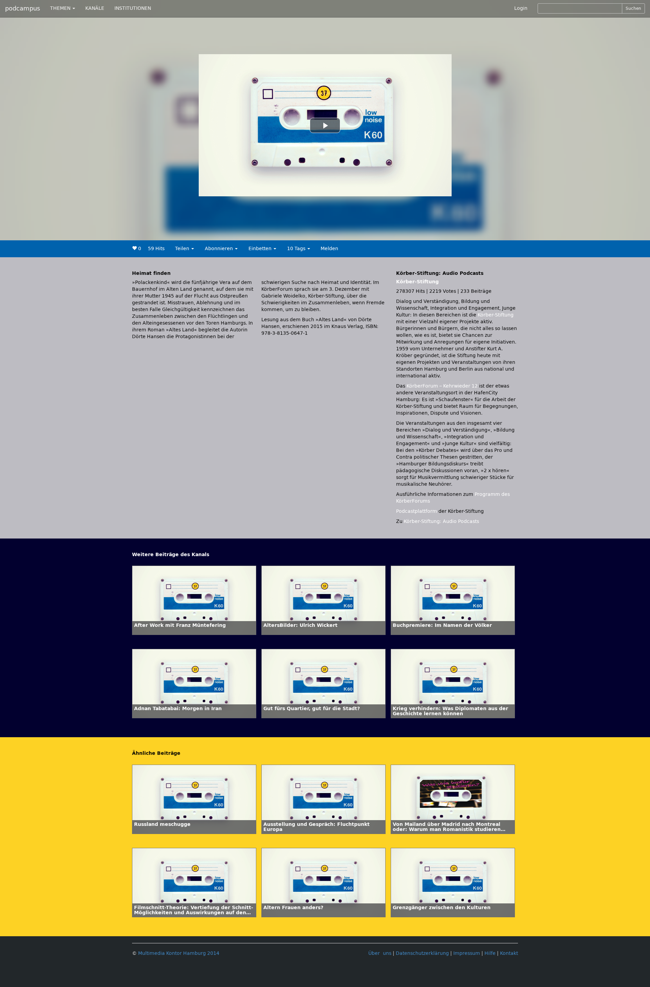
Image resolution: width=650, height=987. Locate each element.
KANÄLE (94, 8)
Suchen (633, 8)
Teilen (183, 248)
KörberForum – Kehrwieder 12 (443, 386)
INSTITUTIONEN (132, 8)
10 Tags (297, 248)
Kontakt (509, 953)
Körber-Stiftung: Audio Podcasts (441, 521)
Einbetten (260, 248)
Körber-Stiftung (417, 282)
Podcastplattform (416, 511)
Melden (329, 248)
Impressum (466, 953)
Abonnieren (219, 248)
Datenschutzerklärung (422, 953)
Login (520, 8)
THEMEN (61, 8)
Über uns (379, 953)
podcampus (22, 8)
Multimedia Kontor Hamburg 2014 (178, 953)
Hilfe (490, 953)
